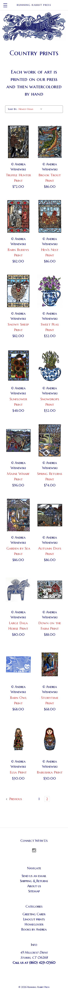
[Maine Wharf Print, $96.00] (18, 440)
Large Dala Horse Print (18, 626)
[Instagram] (34, 850)
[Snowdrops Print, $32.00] (50, 365)
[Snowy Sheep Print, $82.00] (18, 291)
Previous (15, 799)
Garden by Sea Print (18, 551)
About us (34, 886)
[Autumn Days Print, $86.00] (50, 515)
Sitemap (34, 891)
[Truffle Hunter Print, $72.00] (18, 142)
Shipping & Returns (34, 881)
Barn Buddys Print (18, 252)
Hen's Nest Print (50, 252)
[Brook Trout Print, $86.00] (50, 142)
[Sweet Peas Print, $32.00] (50, 291)
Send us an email (34, 876)
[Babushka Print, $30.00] (50, 739)
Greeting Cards (34, 914)
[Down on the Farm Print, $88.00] (50, 589)
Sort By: (12, 109)
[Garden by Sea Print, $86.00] (18, 515)
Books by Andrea (34, 929)
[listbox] (31, 109)
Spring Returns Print (49, 476)
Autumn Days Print (49, 551)
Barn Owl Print (18, 700)
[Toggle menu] (5, 5)
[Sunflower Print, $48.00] (18, 365)
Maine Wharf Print (18, 476)
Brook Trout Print (50, 178)
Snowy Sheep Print (18, 327)
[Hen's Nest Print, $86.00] (50, 216)
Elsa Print (18, 772)
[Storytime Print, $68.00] (50, 664)
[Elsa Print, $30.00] (18, 739)
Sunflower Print (18, 402)
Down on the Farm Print (49, 626)
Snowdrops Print (49, 402)
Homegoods (34, 924)
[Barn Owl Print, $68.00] (18, 664)
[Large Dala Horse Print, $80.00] (18, 589)
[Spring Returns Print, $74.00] (50, 440)
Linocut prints (34, 919)
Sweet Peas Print (50, 327)
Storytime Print (49, 700)
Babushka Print (50, 772)
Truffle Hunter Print (18, 178)
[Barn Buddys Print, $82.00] (18, 216)
